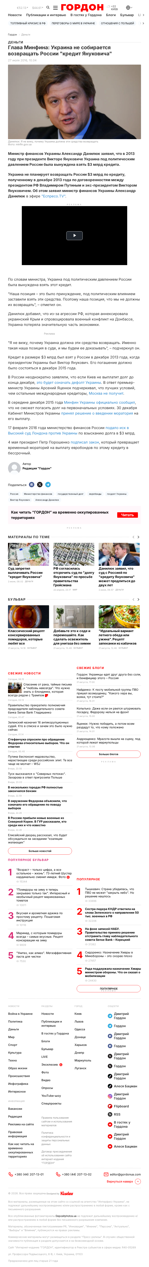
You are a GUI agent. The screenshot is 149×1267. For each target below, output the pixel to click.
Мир (75, 590)
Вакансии (15, 1108)
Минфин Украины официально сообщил (99, 402)
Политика (15, 1021)
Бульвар (127, 15)
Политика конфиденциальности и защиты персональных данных (55, 1138)
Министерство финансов (38, 494)
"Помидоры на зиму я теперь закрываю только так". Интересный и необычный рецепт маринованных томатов (43, 895)
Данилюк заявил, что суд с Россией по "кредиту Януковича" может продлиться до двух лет (117, 577)
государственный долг (71, 494)
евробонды (95, 494)
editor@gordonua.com (125, 1174)
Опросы (47, 1088)
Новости (15, 15)
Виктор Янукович (20, 500)
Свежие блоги (90, 668)
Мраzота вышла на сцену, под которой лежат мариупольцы (108, 740)
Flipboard (121, 1106)
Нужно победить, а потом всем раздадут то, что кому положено (105, 725)
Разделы (47, 1006)
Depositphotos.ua (66, 1215)
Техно (12, 1060)
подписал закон (85, 442)
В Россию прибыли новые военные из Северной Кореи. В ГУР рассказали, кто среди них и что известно (37, 821)
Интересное (17, 1091)
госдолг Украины (116, 494)
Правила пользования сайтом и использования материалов (56, 1121)
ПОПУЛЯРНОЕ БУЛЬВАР (28, 860)
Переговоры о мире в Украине (73, 23)
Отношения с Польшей (117, 23)
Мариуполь (82, 1060)
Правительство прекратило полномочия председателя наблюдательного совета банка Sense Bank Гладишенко (36, 708)
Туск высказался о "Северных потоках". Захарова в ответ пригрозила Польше (37, 775)
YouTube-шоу (51, 1095)
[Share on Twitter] (40, 485)
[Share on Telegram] (48, 485)
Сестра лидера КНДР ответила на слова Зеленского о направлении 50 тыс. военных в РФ (112, 912)
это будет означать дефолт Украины (69, 382)
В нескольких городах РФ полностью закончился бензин (35, 789)
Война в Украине (20, 1013)
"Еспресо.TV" (53, 196)
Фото (45, 1072)
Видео (46, 1080)
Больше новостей (40, 850)
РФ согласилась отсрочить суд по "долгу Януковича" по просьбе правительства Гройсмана (73, 577)
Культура (14, 1052)
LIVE (44, 1057)
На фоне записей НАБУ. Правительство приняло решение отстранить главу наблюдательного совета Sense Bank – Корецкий (111, 934)
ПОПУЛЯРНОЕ (88, 879)
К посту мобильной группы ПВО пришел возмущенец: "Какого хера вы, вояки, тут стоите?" (107, 693)
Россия (14, 494)
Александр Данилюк (47, 500)
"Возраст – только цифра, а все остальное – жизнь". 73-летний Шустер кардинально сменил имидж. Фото (44, 873)
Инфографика (18, 1084)
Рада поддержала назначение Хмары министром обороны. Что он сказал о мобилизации (113, 972)
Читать (127, 515)
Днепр (79, 1052)
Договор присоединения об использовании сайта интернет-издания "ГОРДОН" (56, 1157)
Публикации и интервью (46, 15)
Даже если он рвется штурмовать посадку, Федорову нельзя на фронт (109, 710)
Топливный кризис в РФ (28, 23)
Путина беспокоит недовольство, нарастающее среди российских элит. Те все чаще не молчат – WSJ (40, 760)
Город (78, 1006)
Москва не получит (106, 393)
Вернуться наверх (120, 1181)
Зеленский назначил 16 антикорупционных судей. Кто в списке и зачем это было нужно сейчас (40, 726)
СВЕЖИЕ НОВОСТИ (24, 673)
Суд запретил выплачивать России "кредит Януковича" (25, 573)
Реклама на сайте (21, 1124)
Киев (78, 1013)
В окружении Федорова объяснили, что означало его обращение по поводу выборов (37, 804)
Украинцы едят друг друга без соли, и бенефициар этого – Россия (109, 676)
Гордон (12, 34)
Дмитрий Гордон (121, 1016)
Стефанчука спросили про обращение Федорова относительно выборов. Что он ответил (38, 743)
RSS (117, 1114)
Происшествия (19, 1076)
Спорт (12, 1045)
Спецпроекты (51, 1103)
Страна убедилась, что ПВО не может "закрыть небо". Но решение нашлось (109, 892)
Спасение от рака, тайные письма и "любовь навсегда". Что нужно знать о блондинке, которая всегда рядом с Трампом (40, 690)
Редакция (15, 1116)
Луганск (80, 1068)
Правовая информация (17, 1134)
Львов (78, 1021)
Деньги (25, 34)
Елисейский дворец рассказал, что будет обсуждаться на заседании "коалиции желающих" (37, 838)
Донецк (80, 1037)
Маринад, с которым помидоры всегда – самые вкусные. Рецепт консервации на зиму (39, 936)
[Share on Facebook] (31, 485)
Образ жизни (17, 1068)
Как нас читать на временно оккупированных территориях (21, 1150)
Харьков (80, 1045)
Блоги (111, 15)
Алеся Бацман (125, 1086)
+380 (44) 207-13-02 (77, 1174)
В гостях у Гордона (86, 15)
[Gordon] (82, 8)
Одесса (79, 1029)
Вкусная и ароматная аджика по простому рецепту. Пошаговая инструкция (39, 916)
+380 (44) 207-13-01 (29, 1174)
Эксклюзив (49, 1064)
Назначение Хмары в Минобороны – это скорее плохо (109, 954)
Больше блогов (108, 754)
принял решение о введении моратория (97, 413)
